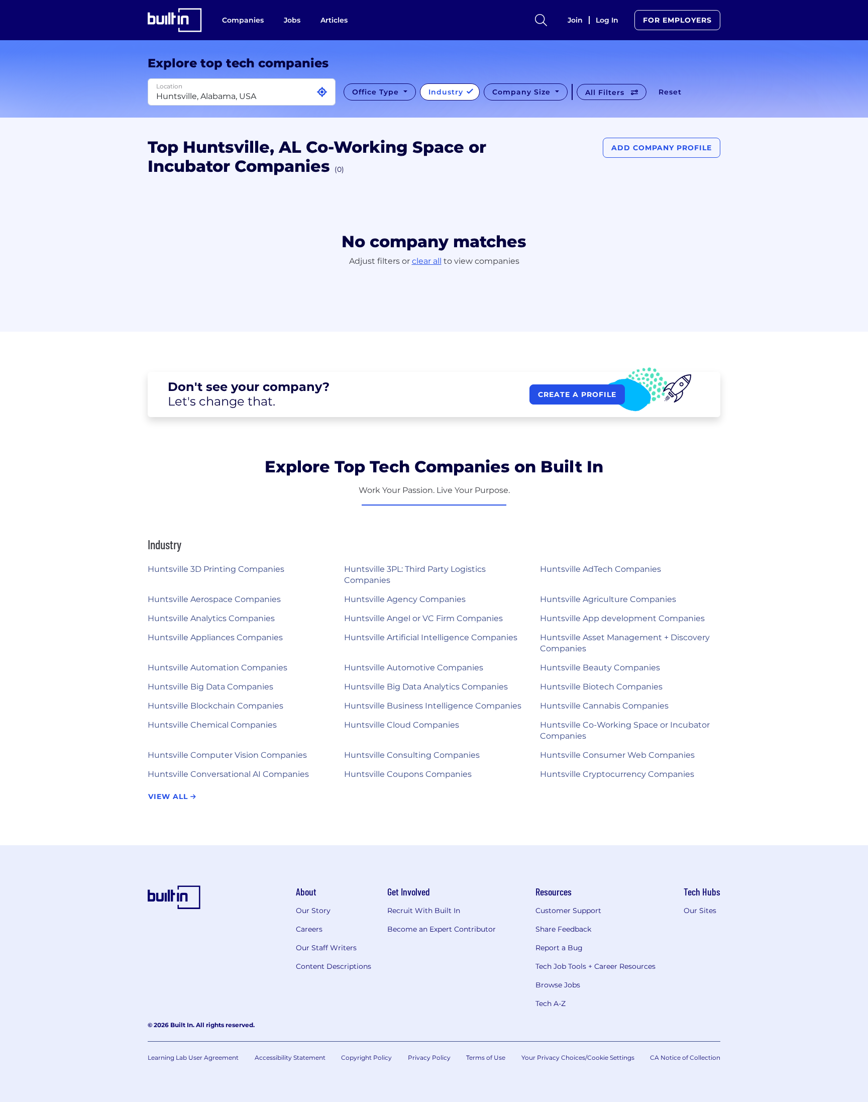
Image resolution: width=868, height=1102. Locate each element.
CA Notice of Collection (685, 1057)
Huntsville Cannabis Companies (604, 706)
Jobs (292, 20)
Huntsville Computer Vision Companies (227, 755)
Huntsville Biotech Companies (601, 686)
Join (575, 20)
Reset (670, 91)
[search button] (541, 20)
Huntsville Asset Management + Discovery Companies (625, 643)
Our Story (313, 910)
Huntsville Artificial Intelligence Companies (430, 637)
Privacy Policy (429, 1057)
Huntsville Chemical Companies (212, 725)
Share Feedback (563, 929)
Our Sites (700, 910)
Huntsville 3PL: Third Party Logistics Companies (415, 574)
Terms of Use (485, 1057)
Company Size (522, 91)
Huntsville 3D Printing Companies (216, 569)
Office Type (376, 91)
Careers (309, 929)
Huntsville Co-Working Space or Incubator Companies (625, 730)
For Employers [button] (677, 20)
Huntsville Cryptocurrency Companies (617, 774)
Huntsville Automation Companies (217, 667)
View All (169, 796)
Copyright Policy (366, 1057)
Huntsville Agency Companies (405, 599)
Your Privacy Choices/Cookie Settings (577, 1057)
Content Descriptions (333, 966)
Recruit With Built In (423, 910)
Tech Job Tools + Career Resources (595, 966)
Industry (447, 91)
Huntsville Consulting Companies (412, 755)
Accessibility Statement (290, 1057)
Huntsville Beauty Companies (600, 667)
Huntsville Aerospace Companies (214, 599)
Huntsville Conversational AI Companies (228, 774)
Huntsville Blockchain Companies (215, 706)
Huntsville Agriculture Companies (608, 599)
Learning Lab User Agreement (193, 1057)
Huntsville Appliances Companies (215, 637)
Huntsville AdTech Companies (600, 569)
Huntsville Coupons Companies (408, 774)
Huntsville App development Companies (622, 618)
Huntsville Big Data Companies (210, 686)
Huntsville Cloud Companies (401, 725)
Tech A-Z (550, 1003)
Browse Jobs (557, 984)
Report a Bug (559, 947)
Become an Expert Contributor (441, 929)
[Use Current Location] (322, 92)
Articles (334, 20)
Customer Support (568, 910)
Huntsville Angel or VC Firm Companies (423, 618)
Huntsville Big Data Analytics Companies (426, 686)
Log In (607, 20)
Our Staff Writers (326, 947)
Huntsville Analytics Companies (211, 618)
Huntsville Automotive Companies (413, 667)
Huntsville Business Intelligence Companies (432, 706)
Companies (243, 20)
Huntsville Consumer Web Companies (617, 755)
